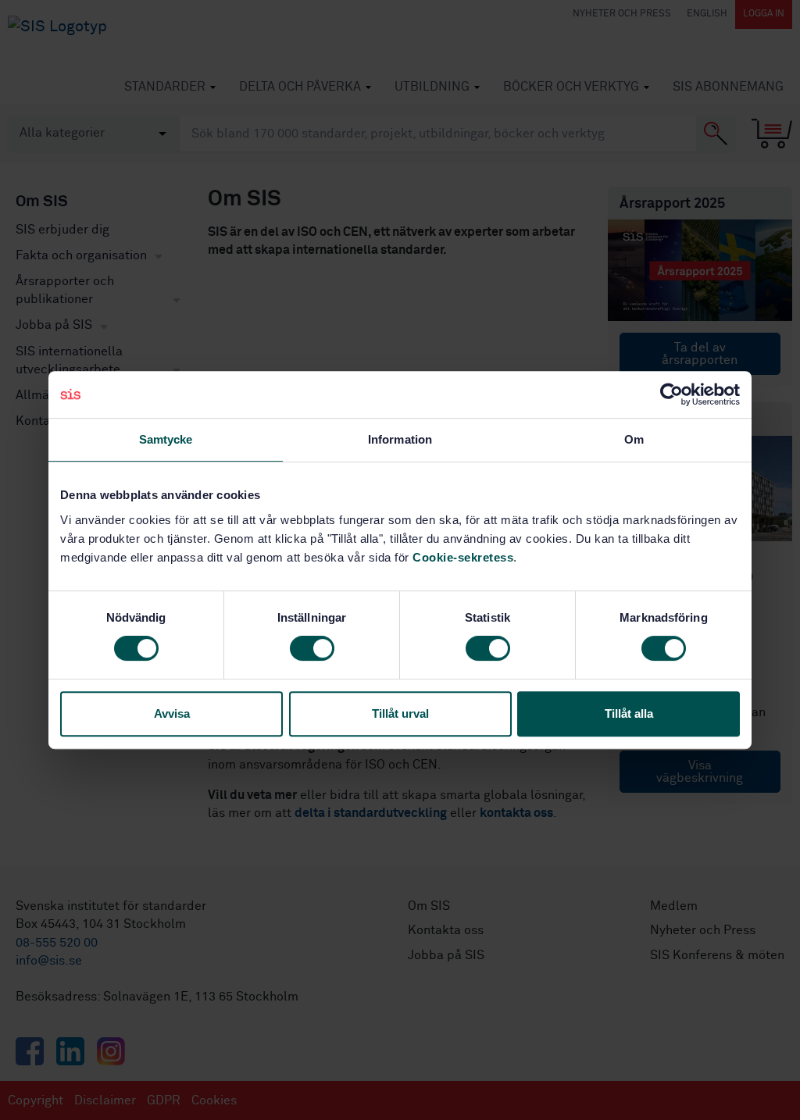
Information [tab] (400, 439)
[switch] (312, 648)
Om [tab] (634, 439)
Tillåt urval (400, 713)
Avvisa (172, 713)
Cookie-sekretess (462, 557)
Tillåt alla (629, 713)
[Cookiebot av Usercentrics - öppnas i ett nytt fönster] (671, 394)
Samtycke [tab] (166, 439)
